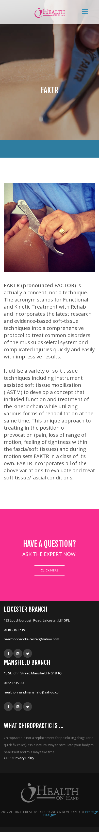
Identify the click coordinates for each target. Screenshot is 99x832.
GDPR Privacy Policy (19, 757)
